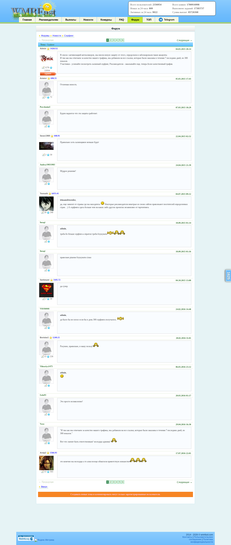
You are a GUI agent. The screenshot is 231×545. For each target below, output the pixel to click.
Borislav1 (44, 337)
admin (43, 48)
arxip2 (43, 453)
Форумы (45, 35)
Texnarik (44, 193)
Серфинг (68, 35)
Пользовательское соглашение (201, 538)
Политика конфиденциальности (202, 540)
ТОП (148, 19)
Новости (88, 19)
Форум (135, 19)
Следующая (184, 40)
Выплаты (70, 19)
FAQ (121, 19)
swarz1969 (45, 136)
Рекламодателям (48, 19)
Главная (27, 19)
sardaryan (44, 280)
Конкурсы (106, 19)
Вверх (44, 487)
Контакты (187, 537)
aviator (43, 78)
